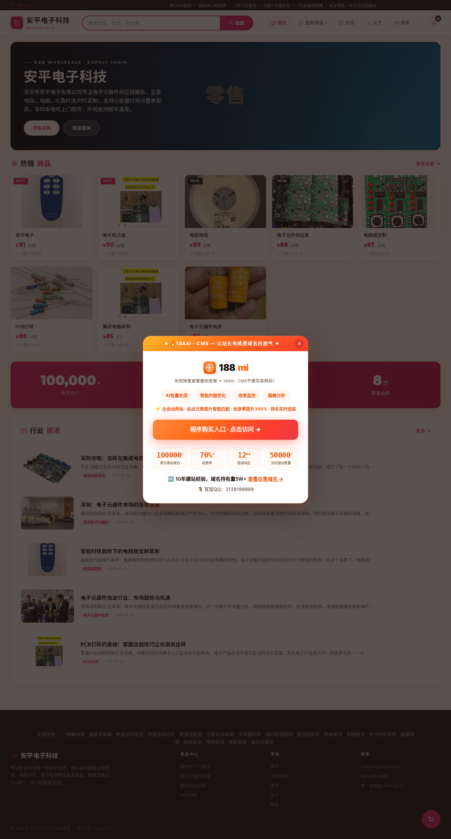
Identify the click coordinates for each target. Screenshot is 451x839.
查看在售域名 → (265, 479)
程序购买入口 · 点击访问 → (225, 431)
